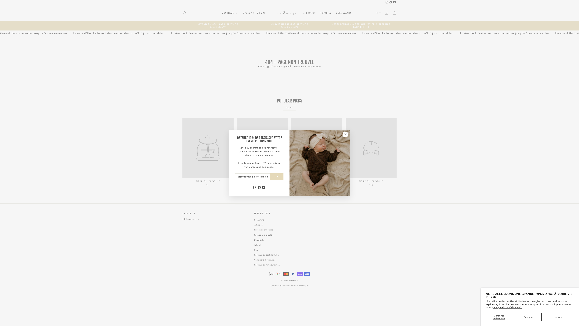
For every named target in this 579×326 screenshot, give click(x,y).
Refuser (558, 317)
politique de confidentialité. (507, 307)
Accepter (528, 317)
